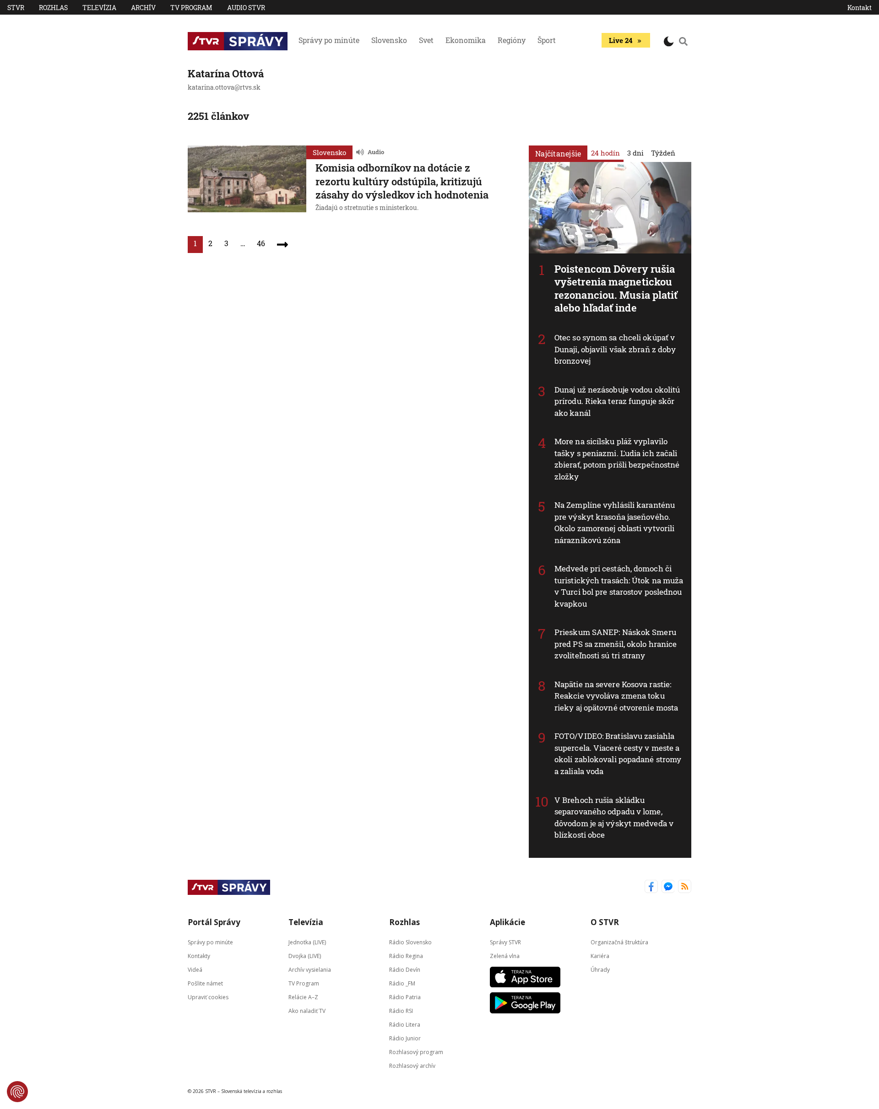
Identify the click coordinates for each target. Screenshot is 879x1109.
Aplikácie (507, 922)
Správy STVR (505, 942)
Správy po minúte (328, 40)
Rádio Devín (404, 969)
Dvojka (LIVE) (304, 955)
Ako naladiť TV (307, 1010)
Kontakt (859, 7)
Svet (426, 40)
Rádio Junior (405, 1038)
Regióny (512, 40)
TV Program (191, 7)
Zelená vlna (505, 955)
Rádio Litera (404, 1024)
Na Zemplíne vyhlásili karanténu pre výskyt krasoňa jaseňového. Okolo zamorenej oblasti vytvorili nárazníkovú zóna (614, 522)
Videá (195, 969)
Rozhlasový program (416, 1051)
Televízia (99, 7)
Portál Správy (214, 922)
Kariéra (600, 955)
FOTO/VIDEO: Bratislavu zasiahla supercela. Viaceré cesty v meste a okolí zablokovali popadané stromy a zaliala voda (617, 753)
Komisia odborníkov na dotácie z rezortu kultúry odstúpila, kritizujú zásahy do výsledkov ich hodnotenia (401, 181)
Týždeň (663, 152)
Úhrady (600, 969)
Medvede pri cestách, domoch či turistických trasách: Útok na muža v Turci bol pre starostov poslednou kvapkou (618, 586)
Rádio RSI (401, 1010)
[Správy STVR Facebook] (651, 887)
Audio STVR (246, 7)
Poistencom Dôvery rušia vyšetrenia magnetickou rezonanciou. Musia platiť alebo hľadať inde (616, 288)
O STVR (605, 922)
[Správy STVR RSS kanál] (684, 887)
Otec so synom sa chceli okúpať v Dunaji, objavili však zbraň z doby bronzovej (615, 349)
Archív (143, 7)
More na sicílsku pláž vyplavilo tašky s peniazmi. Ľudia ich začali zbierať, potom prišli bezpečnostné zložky (616, 459)
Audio (376, 152)
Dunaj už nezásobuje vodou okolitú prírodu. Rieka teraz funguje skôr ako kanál (617, 401)
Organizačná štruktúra (619, 942)
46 (261, 243)
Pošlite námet (205, 983)
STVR (15, 7)
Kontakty (199, 955)
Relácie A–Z (303, 997)
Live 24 (620, 40)
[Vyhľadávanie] (683, 41)
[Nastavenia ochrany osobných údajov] (17, 1091)
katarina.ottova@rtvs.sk (224, 87)
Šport (546, 40)
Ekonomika (465, 40)
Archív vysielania (309, 969)
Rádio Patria (405, 997)
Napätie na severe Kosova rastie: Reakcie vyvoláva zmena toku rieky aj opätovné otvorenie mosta (616, 696)
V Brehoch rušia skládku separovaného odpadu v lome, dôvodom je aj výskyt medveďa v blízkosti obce (613, 817)
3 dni (635, 152)
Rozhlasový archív (412, 1065)
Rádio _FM (402, 983)
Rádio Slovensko (410, 942)
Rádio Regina (406, 955)
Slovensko (389, 40)
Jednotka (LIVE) (307, 942)
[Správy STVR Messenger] (668, 887)
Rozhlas (53, 7)
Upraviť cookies (208, 997)
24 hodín (605, 152)
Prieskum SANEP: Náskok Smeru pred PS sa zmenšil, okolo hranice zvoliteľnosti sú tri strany (615, 644)
